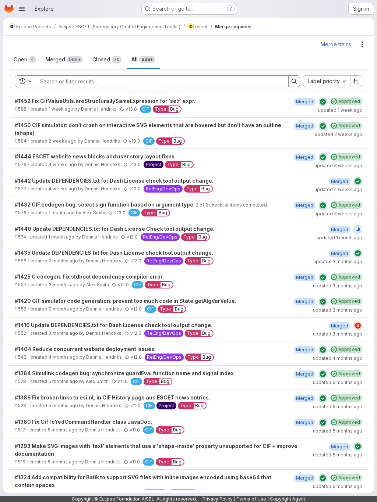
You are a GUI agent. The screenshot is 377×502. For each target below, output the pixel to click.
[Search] (294, 81)
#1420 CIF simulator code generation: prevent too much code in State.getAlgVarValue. (125, 301)
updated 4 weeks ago (338, 189)
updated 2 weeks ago (338, 134)
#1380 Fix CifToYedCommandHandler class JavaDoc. (83, 422)
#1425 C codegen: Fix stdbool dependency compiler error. (89, 276)
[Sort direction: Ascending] (356, 81)
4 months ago (63, 357)
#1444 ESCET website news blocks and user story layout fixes (95, 156)
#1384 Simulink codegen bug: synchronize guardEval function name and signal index (124, 373)
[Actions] (362, 44)
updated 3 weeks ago (338, 165)
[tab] (25, 59)
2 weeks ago (63, 141)
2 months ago (63, 260)
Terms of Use (251, 499)
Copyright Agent (287, 499)
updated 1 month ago (339, 237)
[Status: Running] (357, 229)
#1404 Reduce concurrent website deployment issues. (85, 349)
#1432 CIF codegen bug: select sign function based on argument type (104, 204)
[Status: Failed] (357, 325)
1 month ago (62, 212)
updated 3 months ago (337, 285)
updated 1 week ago (340, 110)
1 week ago (61, 109)
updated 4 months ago (337, 358)
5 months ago (63, 381)
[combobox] (326, 81)
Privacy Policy (217, 499)
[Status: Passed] (322, 101)
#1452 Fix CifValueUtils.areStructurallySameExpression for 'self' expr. (105, 101)
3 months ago (63, 284)
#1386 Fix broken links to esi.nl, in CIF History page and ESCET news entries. (112, 397)
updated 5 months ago (337, 382)
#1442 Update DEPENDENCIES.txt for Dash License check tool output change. (114, 181)
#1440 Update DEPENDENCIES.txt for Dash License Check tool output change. (115, 229)
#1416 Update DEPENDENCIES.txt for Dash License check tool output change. (113, 325)
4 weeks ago (63, 164)
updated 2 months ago (337, 261)
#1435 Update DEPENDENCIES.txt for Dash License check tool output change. (114, 253)
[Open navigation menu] (22, 9)
